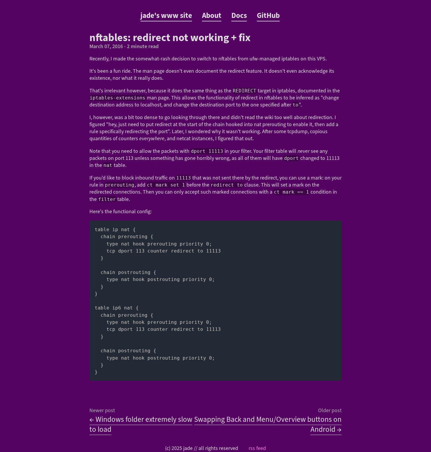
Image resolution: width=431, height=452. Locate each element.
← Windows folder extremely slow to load (140, 424)
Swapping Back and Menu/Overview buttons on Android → (268, 424)
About (211, 15)
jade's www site (166, 15)
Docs (239, 15)
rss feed (257, 448)
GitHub (268, 15)
